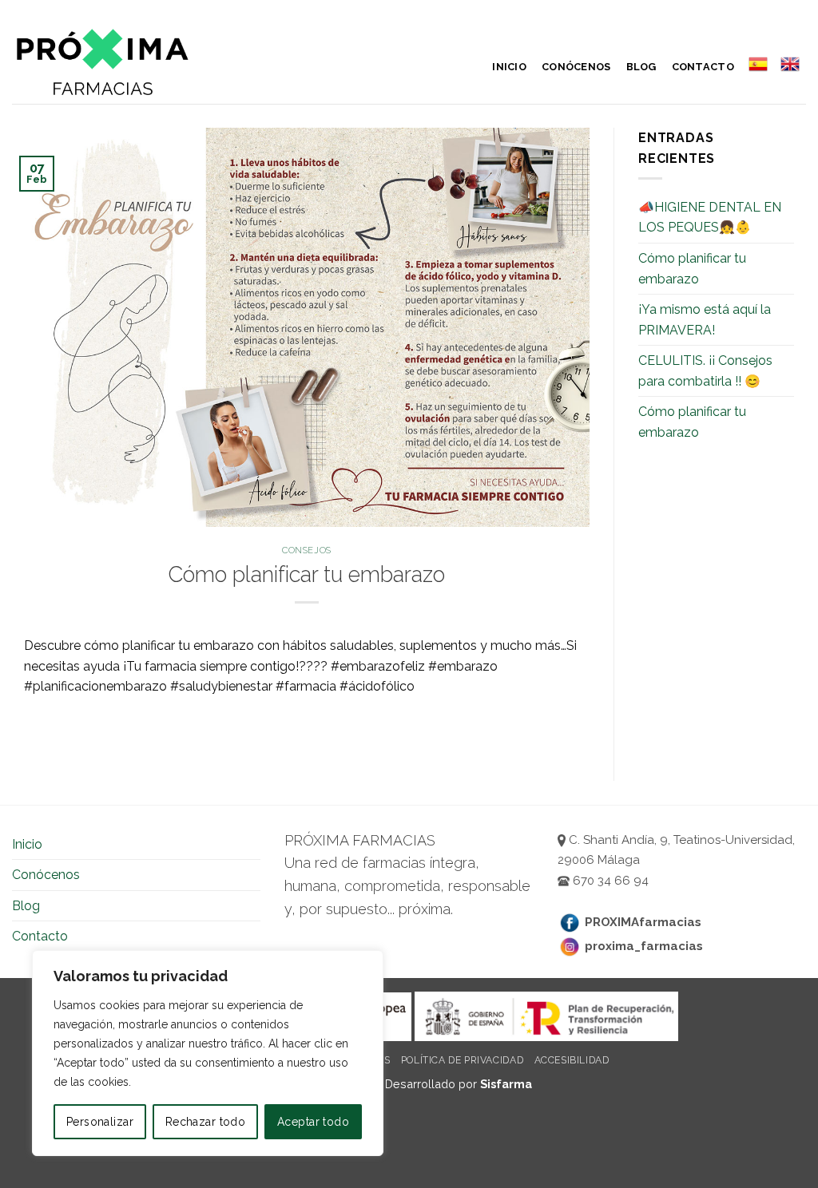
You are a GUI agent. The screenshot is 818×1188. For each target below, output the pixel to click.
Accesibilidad (572, 1060)
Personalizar (99, 1121)
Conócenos (576, 67)
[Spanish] (757, 63)
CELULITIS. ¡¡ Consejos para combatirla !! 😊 (705, 371)
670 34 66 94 (609, 880)
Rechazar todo (205, 1121)
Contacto (703, 67)
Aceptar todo (313, 1121)
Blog (641, 67)
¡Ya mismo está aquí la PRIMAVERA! (704, 320)
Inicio (509, 67)
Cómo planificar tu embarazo (692, 269)
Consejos (306, 550)
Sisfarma (506, 1084)
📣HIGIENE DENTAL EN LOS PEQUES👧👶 (709, 218)
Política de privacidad (462, 1060)
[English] (790, 63)
